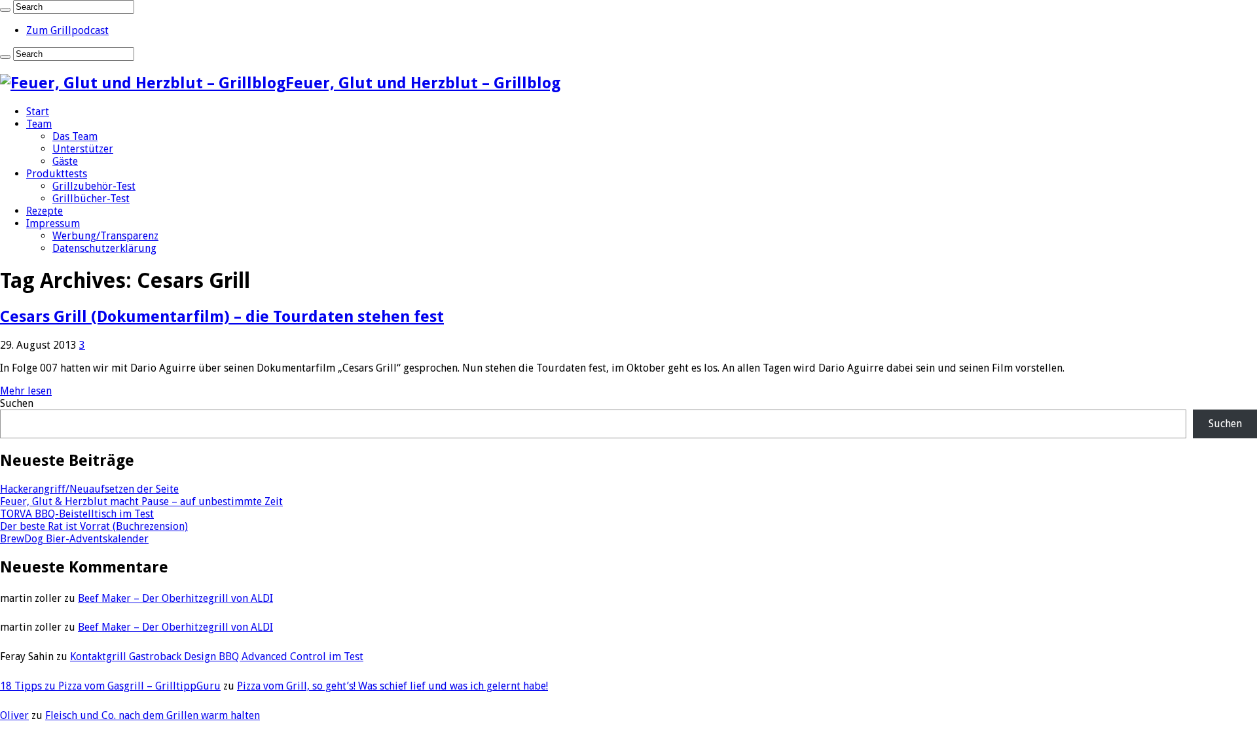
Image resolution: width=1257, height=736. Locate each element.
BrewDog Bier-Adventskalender (74, 539)
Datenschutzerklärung (104, 248)
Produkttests (56, 173)
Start (37, 111)
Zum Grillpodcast (67, 30)
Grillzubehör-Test (94, 186)
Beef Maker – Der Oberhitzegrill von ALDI (175, 598)
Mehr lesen (26, 391)
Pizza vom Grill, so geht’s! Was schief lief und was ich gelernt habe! (392, 686)
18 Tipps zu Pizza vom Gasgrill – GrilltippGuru (110, 686)
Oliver (14, 715)
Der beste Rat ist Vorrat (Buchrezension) (94, 526)
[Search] (5, 10)
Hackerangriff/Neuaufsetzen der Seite (89, 489)
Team (39, 124)
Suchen (16, 403)
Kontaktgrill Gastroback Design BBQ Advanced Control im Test (216, 656)
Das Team (75, 136)
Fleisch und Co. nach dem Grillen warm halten (152, 715)
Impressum (53, 223)
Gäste (65, 161)
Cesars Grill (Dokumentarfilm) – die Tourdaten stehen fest (222, 316)
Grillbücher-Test (91, 198)
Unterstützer (82, 149)
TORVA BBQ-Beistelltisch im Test (77, 514)
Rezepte (44, 211)
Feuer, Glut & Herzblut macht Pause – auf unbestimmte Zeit (141, 501)
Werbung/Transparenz (105, 236)
